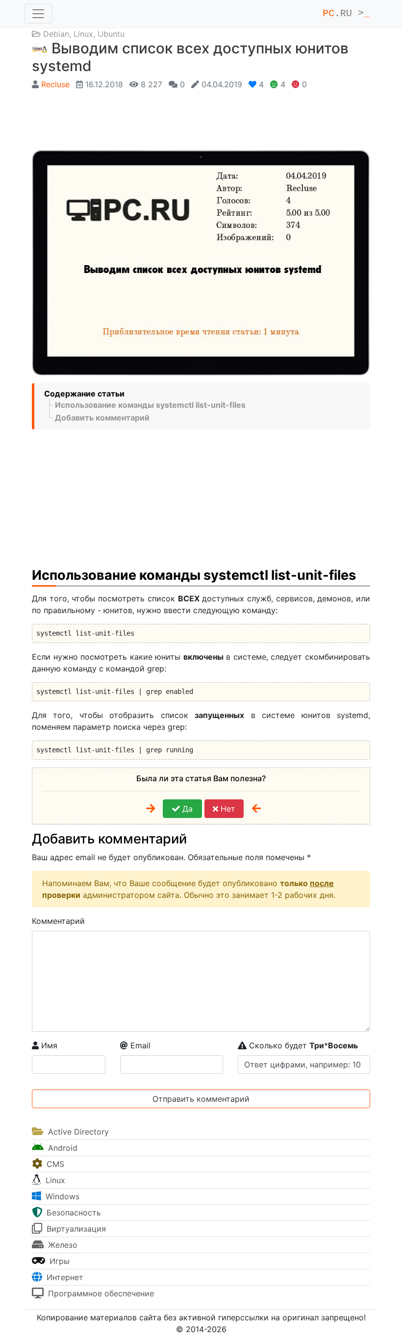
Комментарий (58, 921)
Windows (61, 1196)
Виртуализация (75, 1229)
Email (139, 1045)
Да (186, 809)
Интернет (63, 1277)
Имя (48, 1045)
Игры (58, 1261)
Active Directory (77, 1132)
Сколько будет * (302, 1045)
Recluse (55, 84)
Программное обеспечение (100, 1293)
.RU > (346, 13)
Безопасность (72, 1212)
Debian (56, 34)
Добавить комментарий (102, 417)
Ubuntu (111, 34)
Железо (61, 1245)
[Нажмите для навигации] (38, 14)
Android (61, 1148)
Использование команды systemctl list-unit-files (150, 405)
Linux (83, 34)
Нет (226, 809)
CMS (54, 1164)
